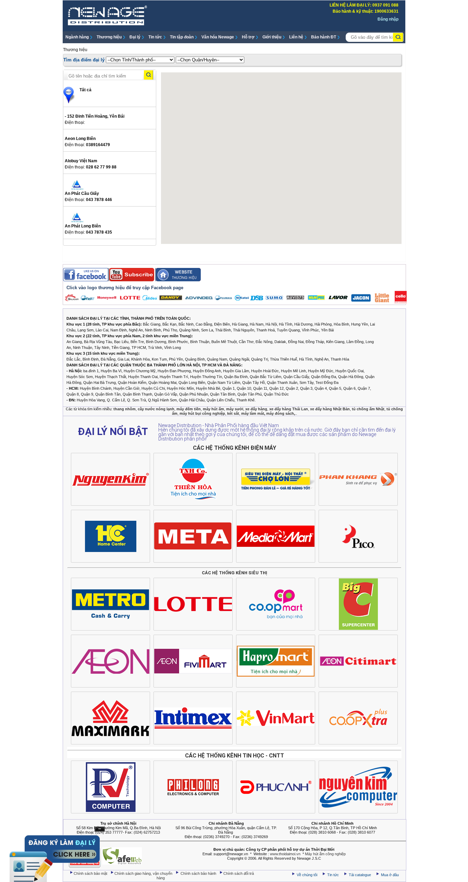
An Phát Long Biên (83, 226)
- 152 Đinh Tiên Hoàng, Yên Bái (94, 116)
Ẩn (100, 829)
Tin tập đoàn (182, 37)
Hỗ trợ (248, 37)
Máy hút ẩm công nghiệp (325, 854)
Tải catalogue (360, 875)
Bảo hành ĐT (323, 37)
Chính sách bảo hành (199, 873)
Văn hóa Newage (217, 37)
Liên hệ (296, 37)
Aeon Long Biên (80, 138)
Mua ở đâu (389, 875)
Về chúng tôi (307, 875)
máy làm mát (252, 413)
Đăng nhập (388, 19)
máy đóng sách (280, 413)
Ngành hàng (77, 37)
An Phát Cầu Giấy (82, 193)
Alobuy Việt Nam (81, 160)
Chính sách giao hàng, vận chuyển (143, 873)
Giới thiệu (271, 37)
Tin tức (155, 37)
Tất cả (85, 89)
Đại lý (135, 37)
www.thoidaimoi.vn (285, 854)
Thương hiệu (109, 37)
